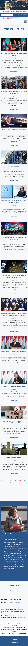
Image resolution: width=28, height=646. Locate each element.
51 (24, 480)
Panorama (10, 29)
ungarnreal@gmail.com (12, 602)
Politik (20, 29)
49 (15, 480)
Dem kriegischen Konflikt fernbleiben (14, 130)
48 (10, 480)
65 (19, 482)
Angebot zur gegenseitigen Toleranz (14, 386)
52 (10, 482)
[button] (25, 21)
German (11, 18)
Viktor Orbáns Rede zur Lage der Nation (14, 351)
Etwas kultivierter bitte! (14, 457)
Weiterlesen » (14, 71)
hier (18, 633)
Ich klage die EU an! (14, 166)
